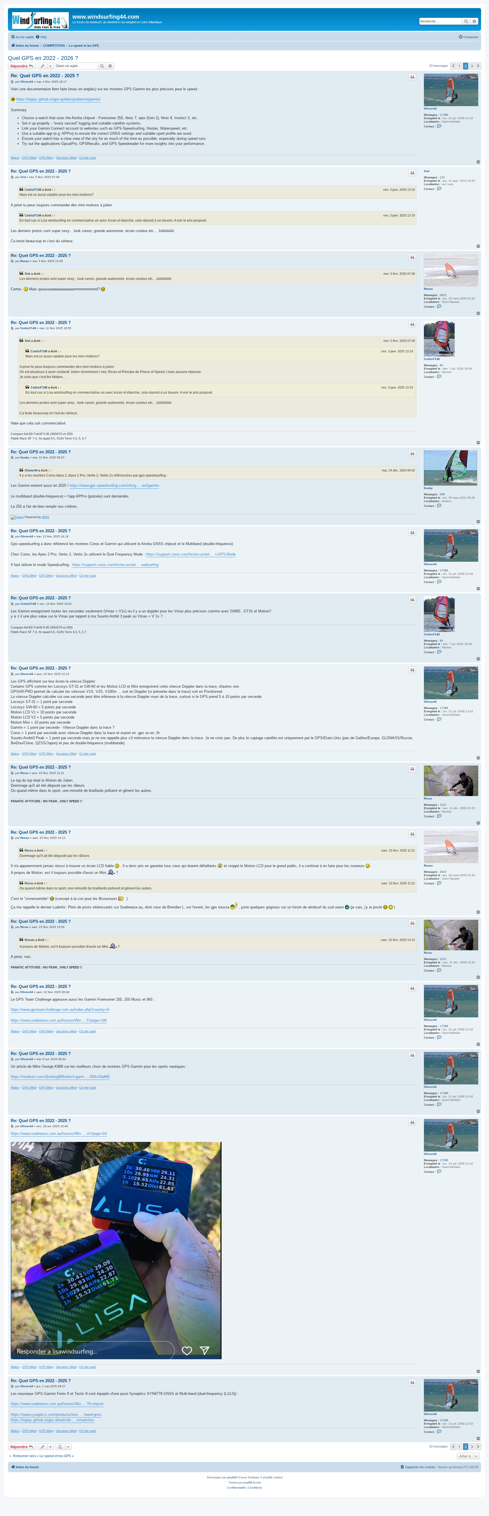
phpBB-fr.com (252, 1482)
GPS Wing (46, 157)
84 (441, 365)
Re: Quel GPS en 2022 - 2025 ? (45, 75)
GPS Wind (29, 157)
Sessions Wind (66, 157)
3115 (443, 804)
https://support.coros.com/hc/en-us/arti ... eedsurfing (115, 565)
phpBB (231, 1477)
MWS (45, 517)
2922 (443, 295)
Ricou (428, 798)
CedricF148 (33, 189)
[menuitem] (41, 37)
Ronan (428, 288)
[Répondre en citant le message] (412, 77)
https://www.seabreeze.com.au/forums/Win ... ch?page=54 (59, 1133)
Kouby (428, 488)
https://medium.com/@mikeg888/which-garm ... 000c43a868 (60, 1077)
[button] (453, 66)
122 (442, 177)
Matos (15, 157)
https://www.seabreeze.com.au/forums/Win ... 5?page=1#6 (59, 1020)
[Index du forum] (40, 19)
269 (442, 494)
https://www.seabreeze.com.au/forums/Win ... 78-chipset (57, 1404)
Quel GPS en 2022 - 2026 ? (43, 58)
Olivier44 (430, 108)
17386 (444, 114)
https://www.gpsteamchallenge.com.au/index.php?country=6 (60, 1009)
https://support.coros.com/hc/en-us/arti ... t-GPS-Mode (191, 554)
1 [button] (459, 65)
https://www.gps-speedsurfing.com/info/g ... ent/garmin (114, 485)
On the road (87, 157)
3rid (426, 171)
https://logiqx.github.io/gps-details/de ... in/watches (52, 1420)
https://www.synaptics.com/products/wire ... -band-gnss (56, 1414)
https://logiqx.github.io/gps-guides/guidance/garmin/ (58, 99)
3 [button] (472, 65)
